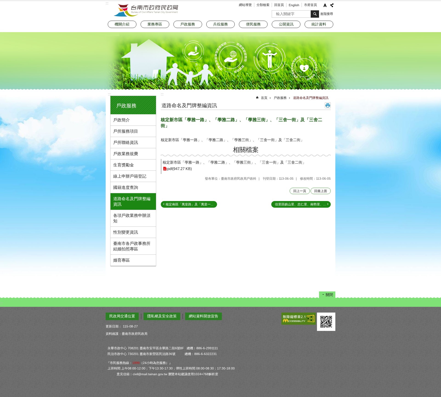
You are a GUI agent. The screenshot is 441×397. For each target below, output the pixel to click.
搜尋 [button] (315, 14)
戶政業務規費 (125, 153)
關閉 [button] (329, 295)
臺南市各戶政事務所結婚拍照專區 (131, 246)
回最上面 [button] (320, 191)
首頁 (264, 98)
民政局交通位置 (122, 316)
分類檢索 (263, 5)
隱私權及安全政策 (162, 316)
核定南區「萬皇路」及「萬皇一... (189, 204)
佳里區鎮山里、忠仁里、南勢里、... (300, 204)
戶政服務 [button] (187, 24)
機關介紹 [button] (122, 24)
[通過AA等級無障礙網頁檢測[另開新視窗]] (298, 319)
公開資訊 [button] (286, 24)
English (294, 5)
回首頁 (279, 5)
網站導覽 (245, 5)
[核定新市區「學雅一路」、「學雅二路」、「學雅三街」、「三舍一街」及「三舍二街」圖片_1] (326, 322)
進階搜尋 (326, 14)
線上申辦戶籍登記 (129, 176)
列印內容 (328, 105)
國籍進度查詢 (125, 187)
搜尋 (275, 12)
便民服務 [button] (253, 24)
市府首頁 (310, 5)
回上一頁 (299, 191)
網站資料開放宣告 (203, 316)
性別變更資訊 (125, 232)
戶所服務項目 (125, 131)
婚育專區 (121, 260)
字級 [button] (325, 5)
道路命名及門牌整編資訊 (131, 201)
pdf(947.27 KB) (179, 169)
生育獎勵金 (123, 165)
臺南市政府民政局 (146, 10)
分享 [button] (331, 5)
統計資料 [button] (318, 24)
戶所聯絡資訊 (125, 142)
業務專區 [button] (154, 24)
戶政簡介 (121, 120)
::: (109, 94)
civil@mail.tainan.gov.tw (150, 374)
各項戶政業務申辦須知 (131, 218)
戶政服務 (280, 98)
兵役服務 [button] (220, 24)
